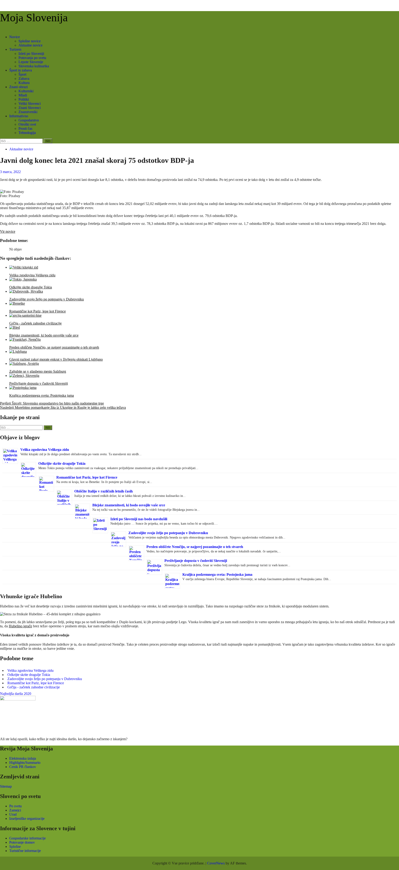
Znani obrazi (18, 87)
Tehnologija (27, 133)
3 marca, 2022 (10, 172)
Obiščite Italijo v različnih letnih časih (103, 491)
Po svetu (15, 806)
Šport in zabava (20, 70)
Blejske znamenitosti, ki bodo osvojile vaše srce (128, 505)
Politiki (23, 99)
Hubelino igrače (20, 626)
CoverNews (216, 863)
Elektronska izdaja (22, 758)
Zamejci (15, 810)
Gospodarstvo (28, 120)
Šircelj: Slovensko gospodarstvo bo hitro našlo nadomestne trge (52, 403)
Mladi (22, 95)
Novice (14, 37)
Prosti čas (25, 128)
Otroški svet (27, 124)
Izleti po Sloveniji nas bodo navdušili (138, 519)
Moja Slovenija (34, 17)
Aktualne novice (30, 45)
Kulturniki (25, 91)
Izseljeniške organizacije (27, 818)
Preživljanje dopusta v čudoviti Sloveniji (195, 561)
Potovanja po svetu (32, 58)
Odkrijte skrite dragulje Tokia (61, 463)
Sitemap (6, 786)
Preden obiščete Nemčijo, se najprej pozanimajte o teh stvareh (194, 547)
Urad (13, 814)
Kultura (24, 83)
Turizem (15, 49)
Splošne (15, 846)
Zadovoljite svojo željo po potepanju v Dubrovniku (168, 533)
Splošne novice (29, 41)
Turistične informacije (25, 851)
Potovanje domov (22, 842)
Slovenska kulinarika (33, 66)
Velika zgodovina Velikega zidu (44, 450)
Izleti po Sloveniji (31, 54)
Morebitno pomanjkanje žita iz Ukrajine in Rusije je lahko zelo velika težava (63, 407)
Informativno (18, 116)
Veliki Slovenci (29, 103)
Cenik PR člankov (22, 767)
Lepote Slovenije (30, 62)
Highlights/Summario (24, 763)
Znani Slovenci (29, 108)
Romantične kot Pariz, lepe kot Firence (86, 477)
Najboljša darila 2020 (15, 694)
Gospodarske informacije (27, 838)
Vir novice (7, 231)
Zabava (23, 78)
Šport (22, 74)
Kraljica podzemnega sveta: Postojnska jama (217, 574)
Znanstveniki (27, 112)
